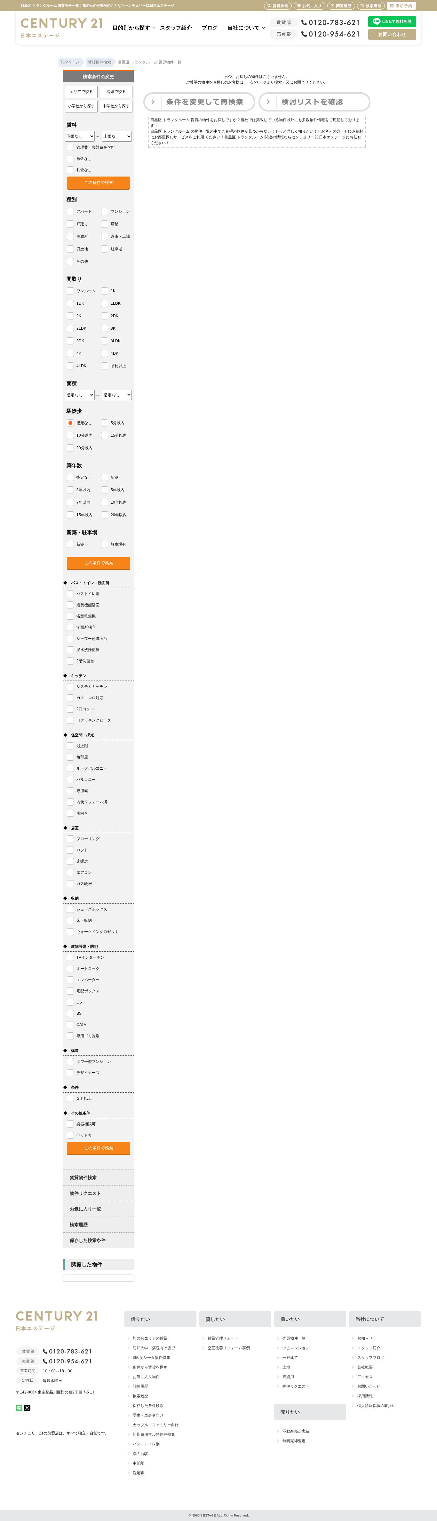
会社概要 (365, 1367)
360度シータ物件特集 (151, 1357)
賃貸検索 (280, 6)
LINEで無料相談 (397, 21)
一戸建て (290, 1357)
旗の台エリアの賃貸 (150, 1338)
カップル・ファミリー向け (156, 1425)
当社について (243, 27)
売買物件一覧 (294, 1338)
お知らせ (365, 1338)
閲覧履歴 (140, 1386)
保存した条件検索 (148, 1405)
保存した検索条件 (88, 1240)
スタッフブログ (370, 1357)
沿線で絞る (116, 91)
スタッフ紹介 (176, 27)
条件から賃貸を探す (150, 1367)
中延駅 (138, 1463)
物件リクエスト (85, 1193)
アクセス (365, 1377)
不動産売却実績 (295, 1431)
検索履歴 (79, 1224)
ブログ (210, 27)
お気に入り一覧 (85, 1208)
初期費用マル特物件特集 (154, 1434)
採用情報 (365, 1396)
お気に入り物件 (146, 1377)
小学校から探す (81, 106)
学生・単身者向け (148, 1415)
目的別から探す (131, 27)
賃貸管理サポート (223, 1338)
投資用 (288, 1377)
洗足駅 (138, 1473)
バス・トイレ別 (146, 1444)
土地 (286, 1367)
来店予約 (404, 6)
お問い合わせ (392, 34)
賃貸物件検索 (83, 1177)
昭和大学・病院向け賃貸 (154, 1348)
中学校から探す (116, 106)
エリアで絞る (81, 91)
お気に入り (312, 6)
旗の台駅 (140, 1453)
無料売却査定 (294, 1441)
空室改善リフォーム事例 (229, 1348)
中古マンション (295, 1348)
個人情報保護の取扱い (376, 1405)
